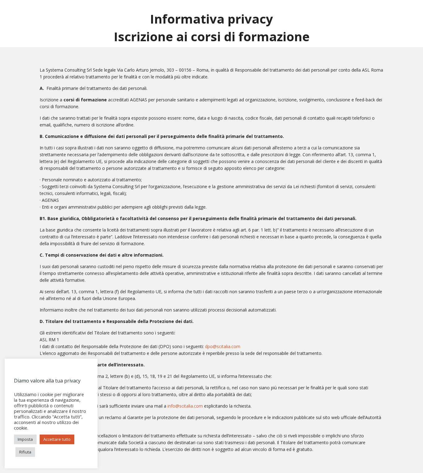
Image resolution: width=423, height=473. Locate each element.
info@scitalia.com (185, 406)
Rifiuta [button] (25, 452)
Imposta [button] (25, 439)
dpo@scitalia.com (222, 346)
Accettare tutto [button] (57, 439)
